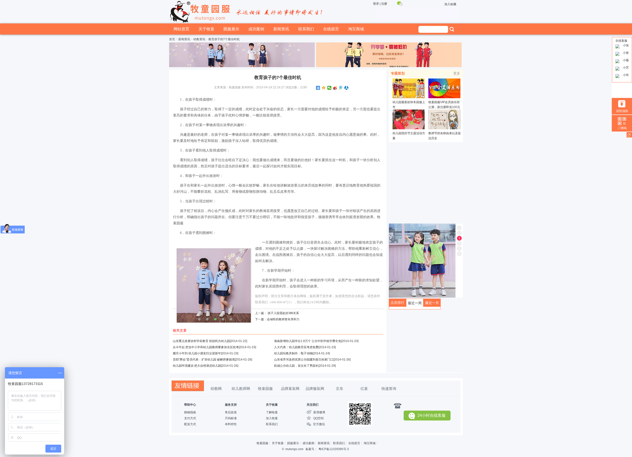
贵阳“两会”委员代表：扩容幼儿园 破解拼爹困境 (204, 359)
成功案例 (256, 29)
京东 (339, 388)
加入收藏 (450, 4)
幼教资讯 (199, 39)
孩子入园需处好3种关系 (283, 313)
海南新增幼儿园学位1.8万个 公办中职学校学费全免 (307, 341)
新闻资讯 (281, 29)
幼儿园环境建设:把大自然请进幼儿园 (197, 365)
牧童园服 (265, 388)
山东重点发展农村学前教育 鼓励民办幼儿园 (201, 341)
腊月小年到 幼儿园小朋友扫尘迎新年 (197, 353)
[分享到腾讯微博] (341, 88)
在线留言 (331, 29)
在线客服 (621, 40)
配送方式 (190, 424)
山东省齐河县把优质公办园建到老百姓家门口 (303, 359)
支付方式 (190, 418)
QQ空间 (318, 418)
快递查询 (388, 388)
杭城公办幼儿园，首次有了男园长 (296, 365)
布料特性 (231, 424)
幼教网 (216, 388)
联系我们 (306, 29)
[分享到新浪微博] (335, 88)
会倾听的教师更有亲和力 (283, 319)
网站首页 (181, 29)
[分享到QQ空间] (324, 88)
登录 (376, 3)
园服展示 (231, 29)
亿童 (364, 388)
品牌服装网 (315, 388)
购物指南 (190, 412)
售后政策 (231, 412)
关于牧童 (206, 29)
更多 (456, 73)
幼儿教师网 (241, 388)
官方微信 (319, 424)
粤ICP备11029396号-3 (333, 449)
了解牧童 (272, 412)
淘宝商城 (356, 29)
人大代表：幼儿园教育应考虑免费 (296, 347)
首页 (172, 39)
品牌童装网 (290, 388)
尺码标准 (231, 418)
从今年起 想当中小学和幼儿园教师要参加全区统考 (206, 347)
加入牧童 (272, 418)
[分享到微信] (329, 88)
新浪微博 (319, 412)
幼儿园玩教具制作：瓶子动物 (293, 353)
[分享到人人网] (346, 88)
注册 (384, 3)
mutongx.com (294, 449)
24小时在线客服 (431, 415)
